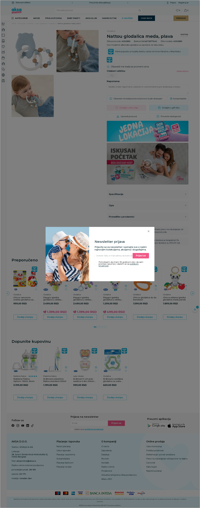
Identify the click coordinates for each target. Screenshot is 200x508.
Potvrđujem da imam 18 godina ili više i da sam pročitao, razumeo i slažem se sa (121, 264)
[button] (148, 231)
